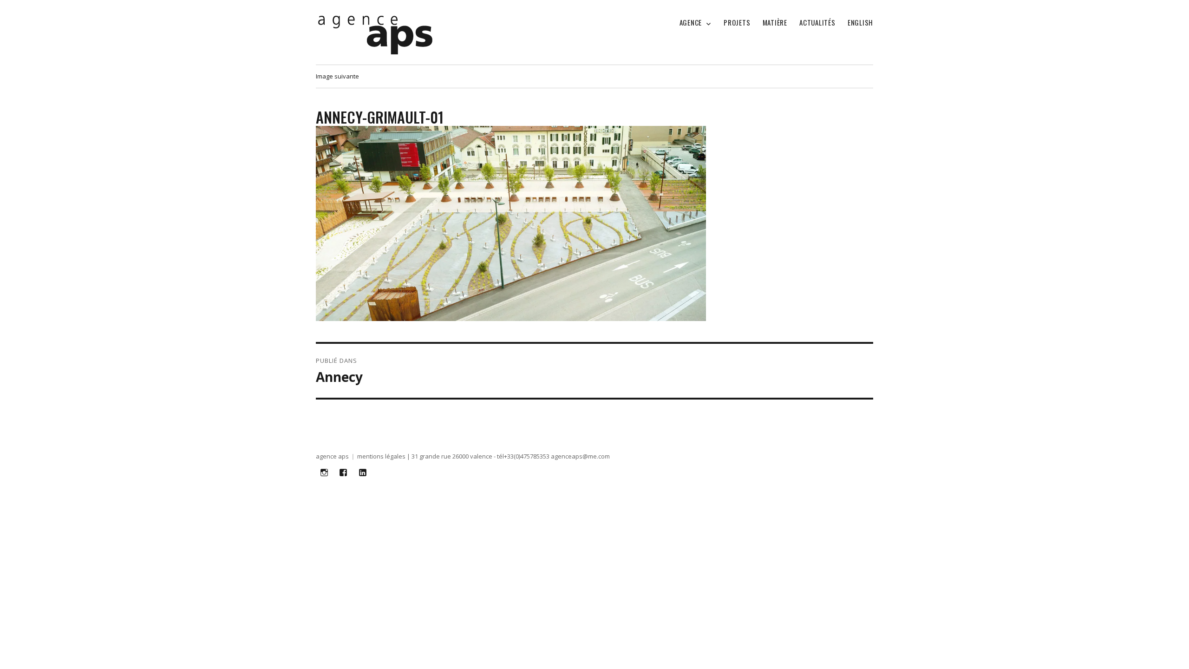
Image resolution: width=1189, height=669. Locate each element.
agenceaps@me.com (580, 456)
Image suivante (337, 76)
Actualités (817, 22)
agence (690, 22)
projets (737, 22)
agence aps (332, 456)
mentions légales (381, 456)
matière (775, 22)
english (860, 22)
